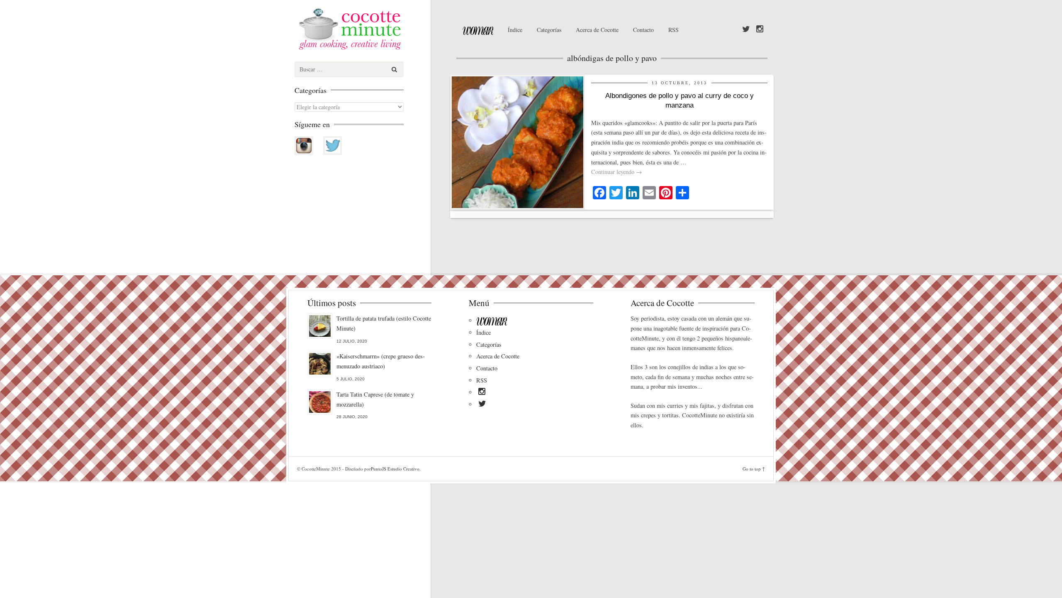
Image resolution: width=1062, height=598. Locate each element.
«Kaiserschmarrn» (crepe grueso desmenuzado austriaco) (380, 361)
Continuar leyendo (616, 172)
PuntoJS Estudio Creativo (395, 469)
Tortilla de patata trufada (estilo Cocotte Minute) (383, 323)
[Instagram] (759, 29)
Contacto (643, 30)
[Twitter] (746, 29)
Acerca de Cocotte (597, 30)
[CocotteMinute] (369, 29)
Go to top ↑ (754, 469)
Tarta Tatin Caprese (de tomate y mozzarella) (375, 399)
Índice (515, 30)
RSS (673, 30)
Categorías (549, 30)
